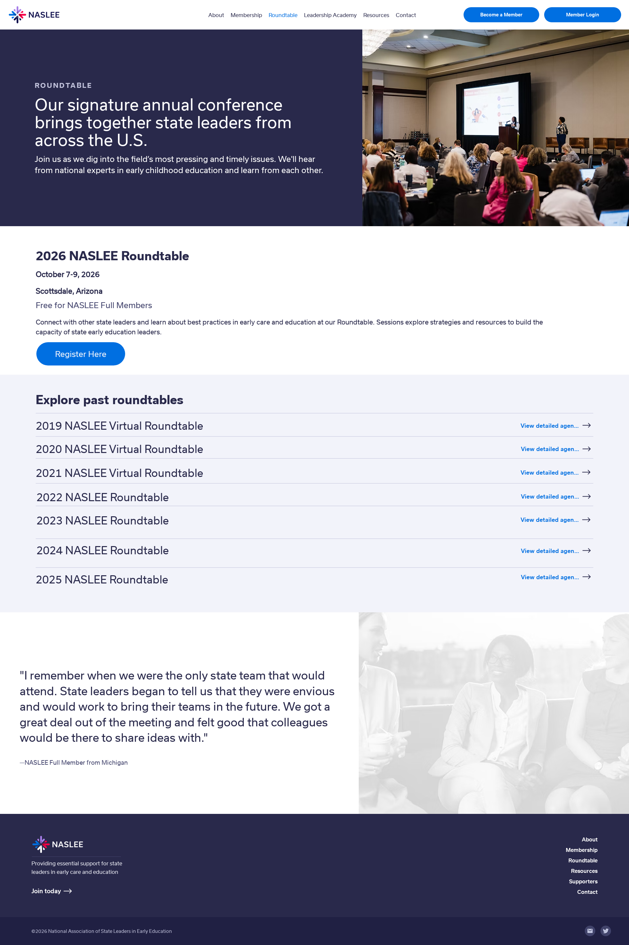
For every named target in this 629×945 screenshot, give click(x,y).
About (590, 839)
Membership (582, 850)
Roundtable (583, 860)
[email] (590, 931)
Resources (584, 871)
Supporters (583, 881)
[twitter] (605, 931)
